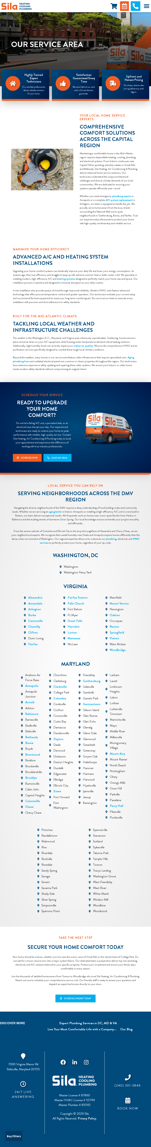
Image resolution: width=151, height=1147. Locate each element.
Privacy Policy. (87, 1118)
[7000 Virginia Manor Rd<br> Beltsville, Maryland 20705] (23, 1056)
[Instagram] (86, 1062)
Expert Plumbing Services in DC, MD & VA (88, 1023)
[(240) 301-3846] (128, 1077)
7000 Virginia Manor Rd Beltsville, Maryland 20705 (23, 1066)
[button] (146, 6)
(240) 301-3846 (128, 1085)
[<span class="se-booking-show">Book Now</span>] (128, 1100)
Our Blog (126, 1029)
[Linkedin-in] (74, 1062)
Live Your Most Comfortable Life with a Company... (82, 1029)
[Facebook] (63, 1062)
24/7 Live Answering (23, 1094)
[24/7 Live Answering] (23, 1084)
